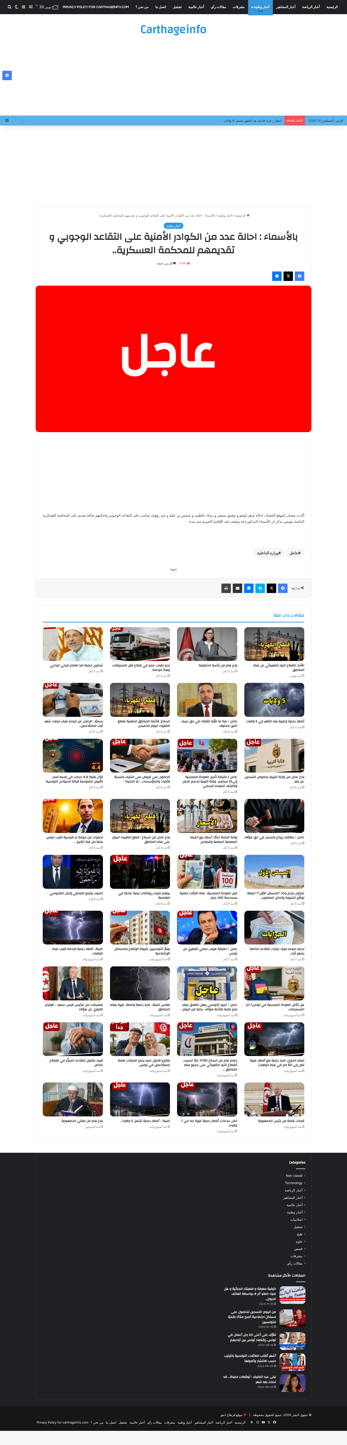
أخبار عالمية (196, 7)
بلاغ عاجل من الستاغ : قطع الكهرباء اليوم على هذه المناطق (141, 839)
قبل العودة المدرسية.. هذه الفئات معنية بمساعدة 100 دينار (208, 895)
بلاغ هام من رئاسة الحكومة (218, 665)
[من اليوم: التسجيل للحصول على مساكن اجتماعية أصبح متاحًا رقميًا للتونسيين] (292, 1318)
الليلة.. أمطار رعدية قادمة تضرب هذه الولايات (77, 951)
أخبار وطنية (261, 7)
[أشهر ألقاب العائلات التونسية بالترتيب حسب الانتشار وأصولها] (292, 1362)
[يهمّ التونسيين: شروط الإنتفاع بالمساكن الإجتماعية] (140, 928)
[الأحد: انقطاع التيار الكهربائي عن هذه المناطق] (274, 644)
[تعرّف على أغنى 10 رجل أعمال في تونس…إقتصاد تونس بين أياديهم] (292, 1341)
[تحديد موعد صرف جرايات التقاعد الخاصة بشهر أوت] (274, 928)
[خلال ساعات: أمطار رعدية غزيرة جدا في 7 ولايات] (207, 1099)
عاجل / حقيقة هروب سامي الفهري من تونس (210, 951)
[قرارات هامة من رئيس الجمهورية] (274, 1099)
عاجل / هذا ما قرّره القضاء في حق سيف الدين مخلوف (209, 723)
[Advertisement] (173, 78)
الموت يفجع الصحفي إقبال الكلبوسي (76, 893)
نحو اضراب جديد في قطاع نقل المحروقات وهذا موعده (141, 667)
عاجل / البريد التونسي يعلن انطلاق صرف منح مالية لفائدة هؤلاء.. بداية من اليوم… (209, 1007)
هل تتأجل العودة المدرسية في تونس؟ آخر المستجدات (275, 1007)
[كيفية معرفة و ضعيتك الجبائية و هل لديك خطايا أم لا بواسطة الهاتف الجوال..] (292, 1295)
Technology (294, 1183)
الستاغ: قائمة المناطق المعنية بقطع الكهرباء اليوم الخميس (144, 723)
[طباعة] (226, 588)
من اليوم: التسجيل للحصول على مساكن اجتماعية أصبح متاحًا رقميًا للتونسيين (252, 1317)
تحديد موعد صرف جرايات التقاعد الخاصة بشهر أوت (277, 951)
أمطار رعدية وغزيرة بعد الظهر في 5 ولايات (275, 721)
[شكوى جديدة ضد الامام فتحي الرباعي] (73, 644)
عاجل (293, 553)
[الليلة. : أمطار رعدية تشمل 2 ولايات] (140, 1099)
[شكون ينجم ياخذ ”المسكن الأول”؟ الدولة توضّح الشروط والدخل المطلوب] (274, 872)
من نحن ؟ (142, 7)
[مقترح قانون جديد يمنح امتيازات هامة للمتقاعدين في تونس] (140, 1039)
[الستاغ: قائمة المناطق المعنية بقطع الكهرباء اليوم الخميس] (140, 700)
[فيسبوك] (299, 276)
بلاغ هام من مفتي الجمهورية (82, 1121)
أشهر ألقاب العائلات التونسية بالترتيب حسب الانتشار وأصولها (250, 1358)
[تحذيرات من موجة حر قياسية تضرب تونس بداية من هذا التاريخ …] (73, 816)
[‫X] (288, 276)
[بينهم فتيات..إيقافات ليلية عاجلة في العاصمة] (140, 872)
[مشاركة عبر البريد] (237, 588)
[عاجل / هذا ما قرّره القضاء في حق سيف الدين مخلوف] (207, 700)
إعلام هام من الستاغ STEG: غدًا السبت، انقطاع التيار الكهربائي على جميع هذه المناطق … (210, 1065)
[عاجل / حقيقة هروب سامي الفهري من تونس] (207, 928)
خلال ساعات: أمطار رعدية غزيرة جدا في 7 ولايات (209, 1123)
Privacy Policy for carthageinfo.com (96, 7)
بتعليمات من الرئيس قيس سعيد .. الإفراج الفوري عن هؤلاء (74, 1007)
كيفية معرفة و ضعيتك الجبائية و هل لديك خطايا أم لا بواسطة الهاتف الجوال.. (250, 1294)
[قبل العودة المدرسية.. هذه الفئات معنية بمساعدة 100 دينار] (207, 872)
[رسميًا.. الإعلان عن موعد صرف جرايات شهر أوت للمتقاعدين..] (73, 700)
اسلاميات (296, 1219)
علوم (299, 1241)
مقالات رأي (218, 7)
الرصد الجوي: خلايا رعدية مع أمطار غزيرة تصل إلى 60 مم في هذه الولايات (277, 1062)
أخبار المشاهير (286, 7)
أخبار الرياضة (311, 7)
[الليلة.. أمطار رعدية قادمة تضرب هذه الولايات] (73, 928)
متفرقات (239, 7)
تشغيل (177, 7)
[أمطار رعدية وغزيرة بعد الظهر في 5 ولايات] (274, 700)
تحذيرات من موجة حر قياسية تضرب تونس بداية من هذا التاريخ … (74, 839)
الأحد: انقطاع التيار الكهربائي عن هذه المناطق (278, 667)
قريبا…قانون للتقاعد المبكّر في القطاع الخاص (76, 1062)
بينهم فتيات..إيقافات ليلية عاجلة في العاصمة (144, 895)
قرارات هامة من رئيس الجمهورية (281, 1121)
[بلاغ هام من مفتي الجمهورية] (73, 1099)
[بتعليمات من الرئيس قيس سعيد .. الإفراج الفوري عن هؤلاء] (73, 983)
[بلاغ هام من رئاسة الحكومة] (207, 644)
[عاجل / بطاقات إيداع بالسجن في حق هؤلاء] (274, 816)
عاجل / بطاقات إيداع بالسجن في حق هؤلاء (274, 837)
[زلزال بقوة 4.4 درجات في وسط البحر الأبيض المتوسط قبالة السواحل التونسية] (73, 756)
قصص (298, 1249)
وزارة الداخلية (267, 553)
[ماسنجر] (277, 276)
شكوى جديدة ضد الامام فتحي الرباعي (76, 665)
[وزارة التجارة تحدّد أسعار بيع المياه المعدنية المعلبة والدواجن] (207, 816)
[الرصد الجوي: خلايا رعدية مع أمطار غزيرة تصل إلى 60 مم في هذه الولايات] (274, 1039)
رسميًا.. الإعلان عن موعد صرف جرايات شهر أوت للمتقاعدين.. (74, 723)
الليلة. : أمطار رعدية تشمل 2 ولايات (145, 1121)
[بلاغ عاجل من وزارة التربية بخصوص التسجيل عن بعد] (274, 756)
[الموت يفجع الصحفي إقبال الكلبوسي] (73, 872)
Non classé (294, 1176)
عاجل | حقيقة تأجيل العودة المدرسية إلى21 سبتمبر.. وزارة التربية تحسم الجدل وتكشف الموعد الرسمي (209, 781)
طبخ (300, 1234)
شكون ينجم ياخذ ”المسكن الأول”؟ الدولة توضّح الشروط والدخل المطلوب (275, 895)
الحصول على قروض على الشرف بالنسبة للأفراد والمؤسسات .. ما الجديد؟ (142, 779)
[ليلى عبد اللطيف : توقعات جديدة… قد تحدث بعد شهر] (292, 1383)
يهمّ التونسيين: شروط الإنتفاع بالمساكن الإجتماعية (142, 951)
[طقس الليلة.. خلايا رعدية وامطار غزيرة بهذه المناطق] (140, 983)
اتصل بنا (160, 7)
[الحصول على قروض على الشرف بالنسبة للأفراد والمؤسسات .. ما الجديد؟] (140, 756)
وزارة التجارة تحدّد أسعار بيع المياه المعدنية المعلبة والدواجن (213, 839)
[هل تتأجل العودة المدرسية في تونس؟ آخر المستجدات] (274, 983)
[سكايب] (260, 588)
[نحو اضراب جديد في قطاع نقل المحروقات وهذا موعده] (140, 644)
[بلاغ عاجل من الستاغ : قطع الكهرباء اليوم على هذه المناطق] (140, 816)
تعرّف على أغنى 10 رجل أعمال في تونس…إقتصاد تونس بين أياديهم (252, 1337)
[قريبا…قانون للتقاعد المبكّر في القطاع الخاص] (73, 1039)
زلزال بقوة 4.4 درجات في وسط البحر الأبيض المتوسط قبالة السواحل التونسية (74, 779)
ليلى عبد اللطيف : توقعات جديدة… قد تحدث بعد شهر (249, 1379)
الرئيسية (332, 7)
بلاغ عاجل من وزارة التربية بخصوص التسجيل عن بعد (274, 779)
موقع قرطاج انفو (231, 1415)
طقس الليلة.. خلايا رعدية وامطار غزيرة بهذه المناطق (140, 1007)
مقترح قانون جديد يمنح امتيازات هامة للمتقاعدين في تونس (144, 1062)
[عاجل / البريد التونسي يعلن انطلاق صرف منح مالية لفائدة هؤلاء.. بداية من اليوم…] (207, 983)
